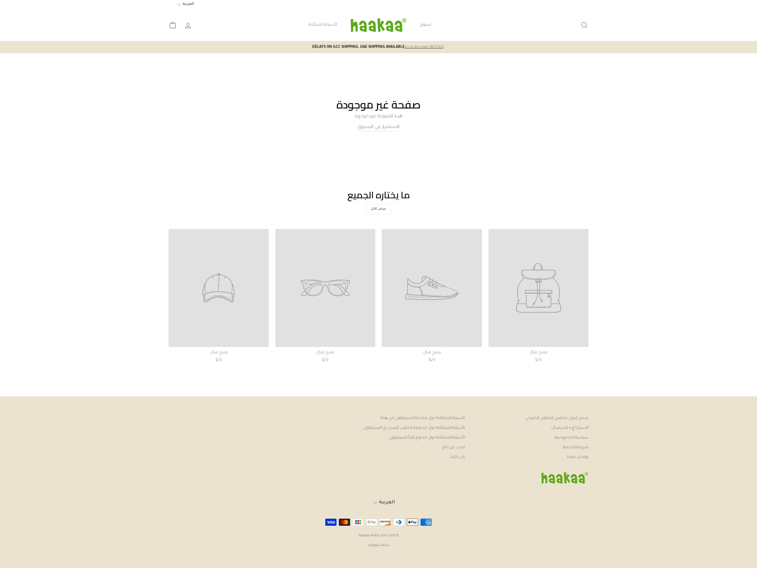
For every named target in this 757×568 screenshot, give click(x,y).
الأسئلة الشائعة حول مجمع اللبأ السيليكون (427, 438)
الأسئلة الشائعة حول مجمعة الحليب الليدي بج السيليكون (414, 428)
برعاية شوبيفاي (378, 545)
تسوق (425, 25)
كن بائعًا (458, 457)
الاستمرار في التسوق (378, 127)
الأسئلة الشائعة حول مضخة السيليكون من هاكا (422, 418)
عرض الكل (378, 209)
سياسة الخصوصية (571, 438)
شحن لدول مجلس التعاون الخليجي (556, 418)
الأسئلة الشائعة (322, 25)
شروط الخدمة (575, 447)
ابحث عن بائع (453, 447)
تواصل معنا (577, 457)
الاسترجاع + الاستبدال (569, 428)
